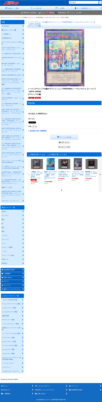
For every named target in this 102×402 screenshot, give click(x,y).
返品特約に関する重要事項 (38, 131)
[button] (64, 147)
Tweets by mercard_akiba (9, 379)
